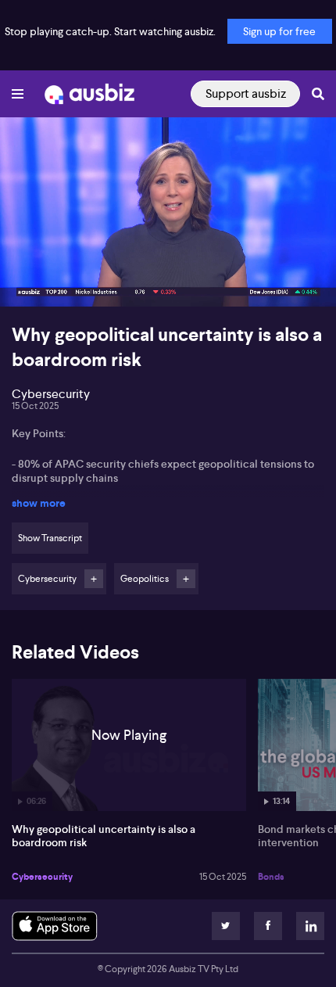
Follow (93, 578)
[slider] (168, 250)
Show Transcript (50, 538)
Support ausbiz (246, 93)
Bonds (271, 876)
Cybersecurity (42, 876)
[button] (28, 278)
